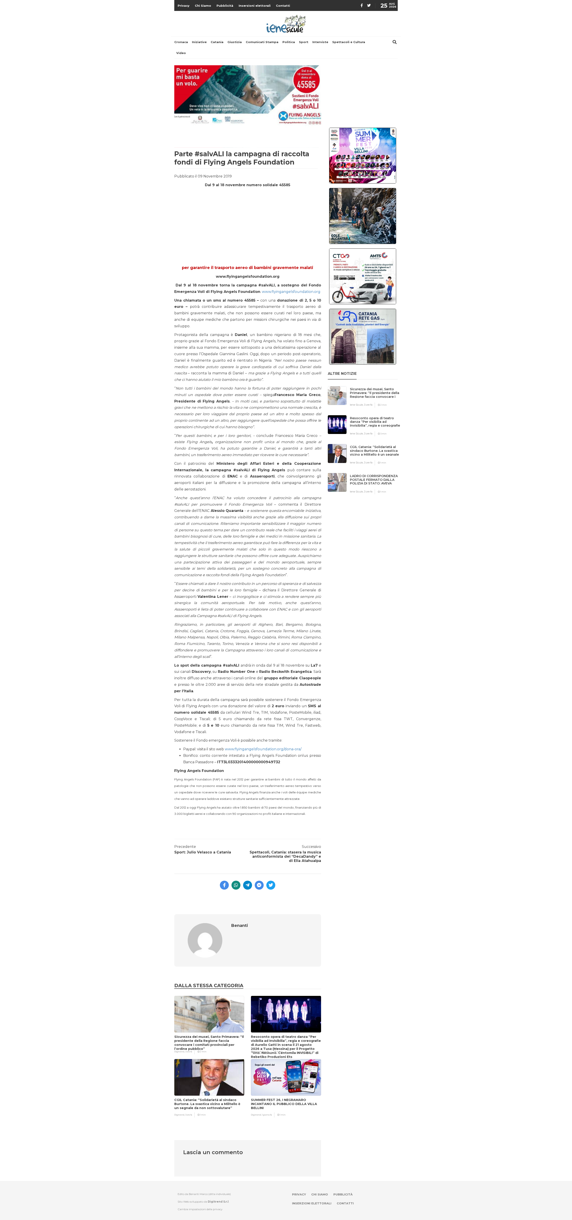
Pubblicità (225, 5)
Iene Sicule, (357, 404)
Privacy (183, 5)
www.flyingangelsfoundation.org (291, 292)
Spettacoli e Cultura (348, 42)
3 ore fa (188, 1051)
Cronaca (181, 42)
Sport (303, 42)
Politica (288, 42)
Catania (217, 42)
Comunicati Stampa (262, 42)
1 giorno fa (267, 1115)
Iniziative (199, 42)
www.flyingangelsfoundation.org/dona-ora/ (263, 749)
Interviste (320, 42)
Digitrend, (179, 1051)
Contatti (283, 5)
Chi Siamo (203, 5)
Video (181, 53)
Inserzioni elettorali (255, 5)
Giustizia (234, 42)
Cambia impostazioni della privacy (200, 1209)
